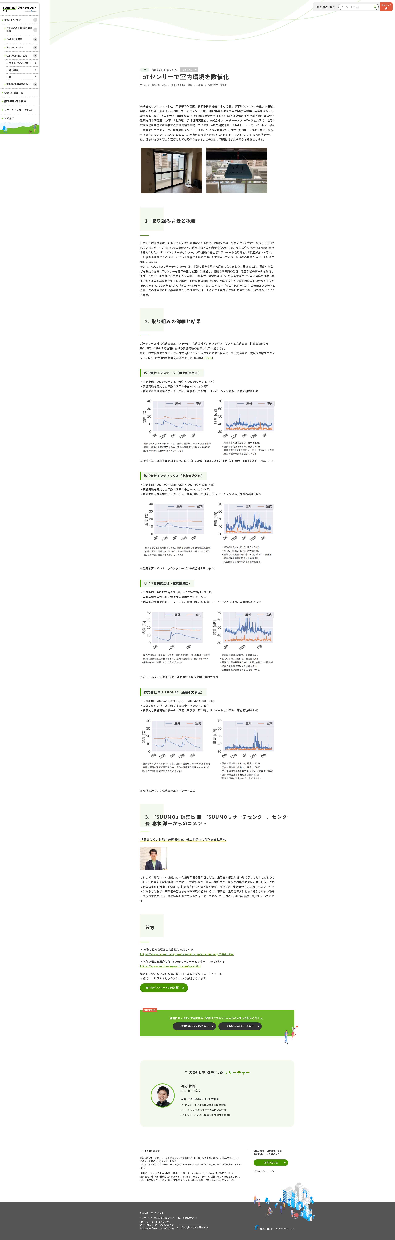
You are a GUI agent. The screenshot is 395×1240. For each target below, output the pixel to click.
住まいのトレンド (14, 47)
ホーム (143, 84)
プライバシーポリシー (265, 1171)
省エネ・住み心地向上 (19, 62)
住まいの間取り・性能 (16, 55)
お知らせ (9, 118)
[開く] (35, 30)
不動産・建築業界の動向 (18, 84)
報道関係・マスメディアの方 (194, 1026)
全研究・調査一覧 (14, 93)
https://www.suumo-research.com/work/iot (170, 966)
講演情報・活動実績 (15, 101)
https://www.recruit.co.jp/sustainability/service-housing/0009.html (187, 954)
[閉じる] (35, 20)
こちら (208, 358)
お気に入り (386, 5)
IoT (11, 76)
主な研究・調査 (12, 20)
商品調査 (13, 69)
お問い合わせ (327, 6)
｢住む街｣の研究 (14, 39)
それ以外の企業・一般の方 (240, 1026)
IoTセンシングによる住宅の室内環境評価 (203, 1104)
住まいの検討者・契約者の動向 (19, 29)
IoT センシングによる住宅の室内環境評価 (203, 1110)
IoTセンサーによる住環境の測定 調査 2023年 (205, 1115)
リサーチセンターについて (18, 110)
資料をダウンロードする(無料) (162, 987)
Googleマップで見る (192, 1227)
